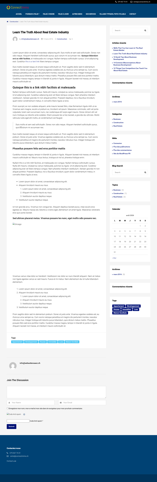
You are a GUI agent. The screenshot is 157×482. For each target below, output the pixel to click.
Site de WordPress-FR (121, 154)
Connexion (117, 143)
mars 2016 (117, 102)
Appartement (17, 342)
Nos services (91, 14)
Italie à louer (63, 14)
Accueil (19, 14)
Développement (31, 342)
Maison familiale (72, 342)
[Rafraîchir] (24, 414)
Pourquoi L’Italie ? (32, 14)
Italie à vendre (48, 14)
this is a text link (32, 61)
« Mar (114, 258)
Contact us (11, 461)
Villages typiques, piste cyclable (112, 14)
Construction (14, 21)
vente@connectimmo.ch (19, 456)
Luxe (61, 342)
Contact (132, 14)
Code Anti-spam (36, 421)
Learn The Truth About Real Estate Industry (130, 54)
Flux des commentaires (122, 150)
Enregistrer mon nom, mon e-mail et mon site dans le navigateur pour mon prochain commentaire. (46, 408)
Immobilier (52, 342)
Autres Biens (77, 14)
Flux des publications (121, 147)
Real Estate (117, 126)
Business (117, 119)
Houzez (43, 342)
